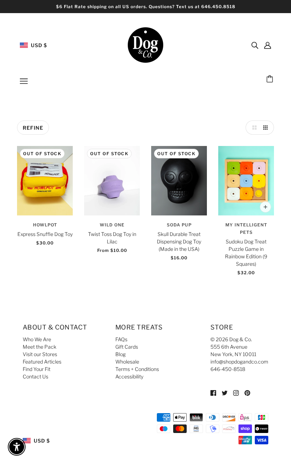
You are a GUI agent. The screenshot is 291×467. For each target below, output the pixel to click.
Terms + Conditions (137, 369)
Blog (120, 354)
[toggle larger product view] (253, 127)
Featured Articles (42, 362)
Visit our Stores (40, 354)
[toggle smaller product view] (267, 127)
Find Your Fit (36, 369)
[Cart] (271, 79)
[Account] (267, 45)
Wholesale (127, 362)
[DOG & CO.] (145, 44)
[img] (254, 45)
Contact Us (35, 376)
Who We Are (37, 339)
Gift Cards (126, 347)
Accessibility (129, 376)
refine (33, 128)
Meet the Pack (39, 347)
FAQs (121, 339)
